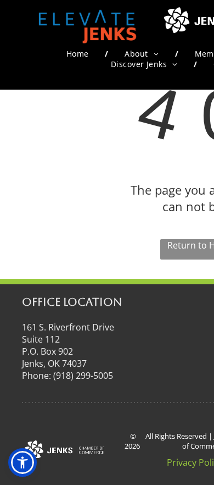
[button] (22, 462)
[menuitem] (79, 53)
